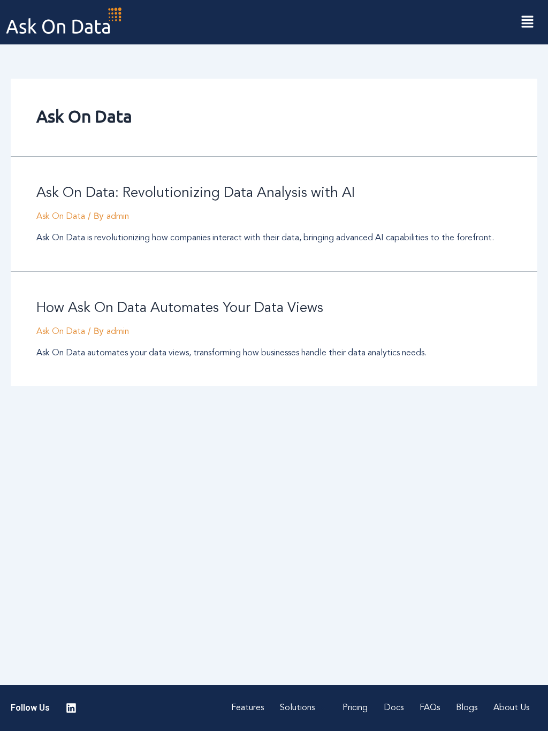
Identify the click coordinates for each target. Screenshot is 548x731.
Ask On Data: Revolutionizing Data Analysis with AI (195, 193)
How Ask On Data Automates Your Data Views (179, 308)
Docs (394, 708)
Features (247, 708)
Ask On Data (60, 216)
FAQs (430, 708)
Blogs (466, 708)
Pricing (355, 708)
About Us (511, 708)
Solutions (297, 708)
